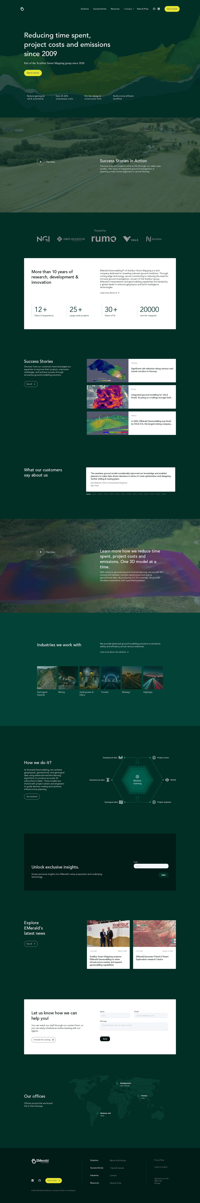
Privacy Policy (159, 1160)
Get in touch (172, 9)
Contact (113, 1175)
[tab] (88, 494)
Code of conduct (160, 1167)
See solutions (32, 796)
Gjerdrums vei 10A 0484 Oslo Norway (161, 1181)
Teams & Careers (117, 1168)
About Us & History (118, 1160)
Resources (115, 9)
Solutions (85, 9)
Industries (94, 1175)
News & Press (142, 9)
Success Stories (99, 9)
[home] (22, 9)
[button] (129, 9)
